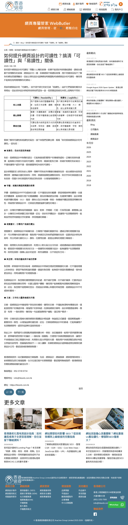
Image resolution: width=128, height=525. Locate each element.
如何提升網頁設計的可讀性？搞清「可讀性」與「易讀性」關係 (47, 43)
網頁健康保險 (45, 490)
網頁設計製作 (10, 490)
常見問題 (82, 493)
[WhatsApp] (122, 504)
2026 (88, 147)
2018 (88, 185)
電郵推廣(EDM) (26, 500)
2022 (88, 166)
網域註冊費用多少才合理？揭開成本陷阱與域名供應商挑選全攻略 (104, 115)
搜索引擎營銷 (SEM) (28, 493)
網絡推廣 (94, 134)
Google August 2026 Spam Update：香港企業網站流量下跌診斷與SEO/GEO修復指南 (104, 89)
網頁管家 (44, 486)
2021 (88, 171)
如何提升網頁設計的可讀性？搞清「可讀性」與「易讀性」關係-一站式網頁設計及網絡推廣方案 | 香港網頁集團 (27, 50)
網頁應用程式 (10, 493)
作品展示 (82, 490)
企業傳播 (65, 500)
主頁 (6, 50)
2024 (88, 157)
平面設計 (65, 493)
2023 (88, 162)
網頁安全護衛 (45, 493)
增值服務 (66, 486)
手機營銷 (24, 503)
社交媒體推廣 (25, 497)
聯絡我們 (98, 509)
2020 (88, 176)
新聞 (11, 50)
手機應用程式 (25, 509)
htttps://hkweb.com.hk (19, 385)
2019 (88, 181)
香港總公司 (99, 486)
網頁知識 (82, 497)
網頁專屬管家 (45, 497)
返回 (81, 388)
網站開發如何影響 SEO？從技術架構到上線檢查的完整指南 (105, 76)
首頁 (17, 43)
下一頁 (21, 392)
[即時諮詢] (122, 497)
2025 (88, 152)
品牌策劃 (65, 490)
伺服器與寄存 (10, 497)
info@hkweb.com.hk (23, 378)
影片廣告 (24, 506)
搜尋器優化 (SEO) (27, 490)
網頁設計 (16, 70)
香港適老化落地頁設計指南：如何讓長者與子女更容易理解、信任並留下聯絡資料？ (104, 62)
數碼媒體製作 (67, 497)
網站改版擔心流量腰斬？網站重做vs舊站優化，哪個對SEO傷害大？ (104, 102)
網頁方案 (10, 486)
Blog (22, 43)
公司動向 (94, 129)
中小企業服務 (67, 503)
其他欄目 (83, 486)
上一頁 (9, 392)
